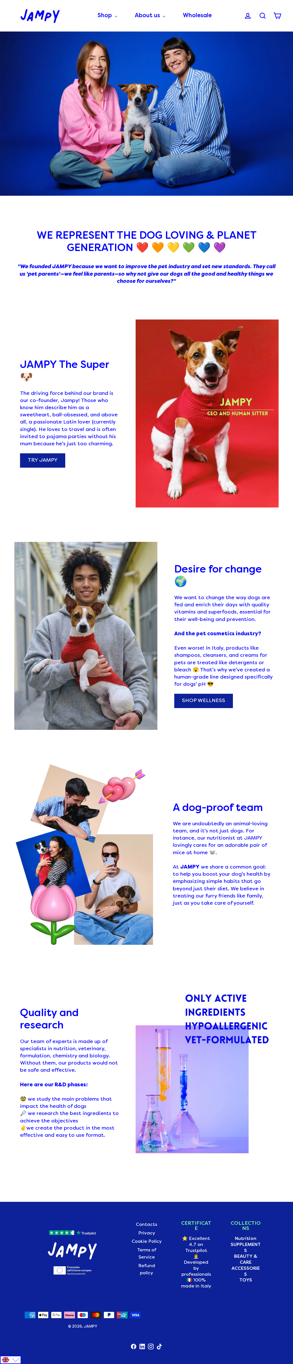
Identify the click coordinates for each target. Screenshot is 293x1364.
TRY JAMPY (43, 460)
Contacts (146, 1224)
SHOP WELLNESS (203, 700)
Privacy (146, 1233)
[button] (10, 1360)
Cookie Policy (147, 1241)
